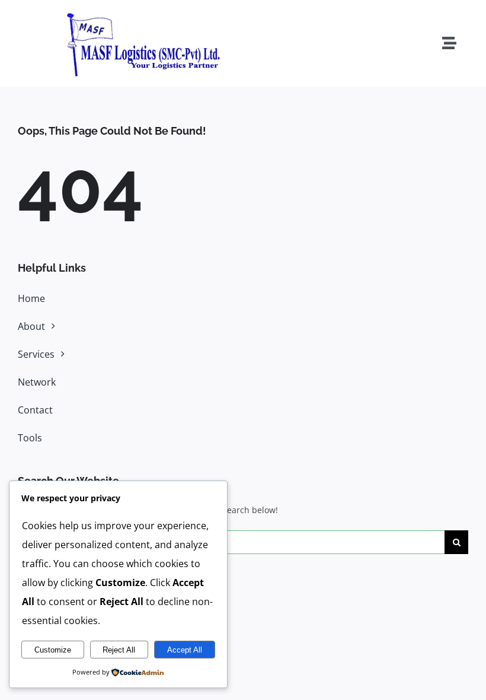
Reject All (119, 649)
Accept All (184, 649)
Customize (52, 649)
